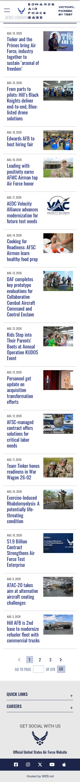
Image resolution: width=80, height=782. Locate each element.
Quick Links (17, 694)
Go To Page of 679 (35, 669)
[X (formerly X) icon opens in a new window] (40, 764)
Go (61, 669)
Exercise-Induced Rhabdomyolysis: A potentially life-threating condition (23, 509)
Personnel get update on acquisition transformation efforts (20, 390)
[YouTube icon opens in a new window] (52, 764)
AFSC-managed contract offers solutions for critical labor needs (20, 433)
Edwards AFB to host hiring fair (20, 141)
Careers (14, 706)
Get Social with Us (40, 726)
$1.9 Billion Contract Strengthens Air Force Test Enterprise (21, 553)
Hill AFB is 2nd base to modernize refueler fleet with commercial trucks (23, 631)
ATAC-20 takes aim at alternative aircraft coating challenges (22, 593)
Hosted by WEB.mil (40, 776)
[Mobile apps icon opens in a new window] (64, 764)
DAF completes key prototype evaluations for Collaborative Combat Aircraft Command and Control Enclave (21, 296)
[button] (7, 11)
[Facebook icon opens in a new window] (16, 764)
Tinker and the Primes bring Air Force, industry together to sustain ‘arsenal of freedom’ (23, 53)
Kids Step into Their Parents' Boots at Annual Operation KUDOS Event (22, 346)
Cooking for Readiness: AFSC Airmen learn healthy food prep (22, 249)
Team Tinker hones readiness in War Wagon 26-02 (23, 471)
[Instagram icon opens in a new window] (28, 764)
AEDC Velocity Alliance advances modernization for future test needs (22, 212)
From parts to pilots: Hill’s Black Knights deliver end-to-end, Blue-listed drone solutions (22, 103)
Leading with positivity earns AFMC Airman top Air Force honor (22, 174)
